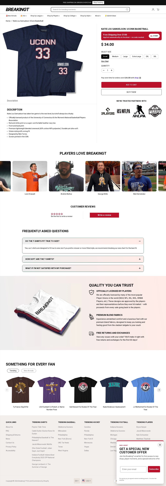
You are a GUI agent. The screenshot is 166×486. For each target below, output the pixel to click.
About (97, 16)
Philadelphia (62, 435)
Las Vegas (114, 451)
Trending (13, 371)
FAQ (7, 431)
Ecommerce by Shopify (40, 481)
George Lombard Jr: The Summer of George (41, 465)
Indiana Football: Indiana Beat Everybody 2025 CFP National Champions (43, 457)
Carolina (87, 427)
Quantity (105, 66)
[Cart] (158, 9)
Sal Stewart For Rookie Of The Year (83, 407)
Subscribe (154, 469)
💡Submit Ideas (110, 16)
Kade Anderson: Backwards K (114, 407)
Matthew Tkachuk (143, 439)
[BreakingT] (18, 9)
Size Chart (105, 61)
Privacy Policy (11, 447)
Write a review (104, 215)
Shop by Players (53, 16)
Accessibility (10, 451)
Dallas (86, 451)
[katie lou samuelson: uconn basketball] (43, 60)
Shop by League (36, 16)
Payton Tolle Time (39, 427)
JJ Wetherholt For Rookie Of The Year (145, 408)
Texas (60, 447)
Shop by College (69, 16)
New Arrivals (29, 371)
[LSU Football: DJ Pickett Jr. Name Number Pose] (51, 390)
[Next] (159, 390)
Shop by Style (85, 16)
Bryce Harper (141, 427)
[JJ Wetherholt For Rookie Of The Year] (145, 390)
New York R (88, 439)
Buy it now (131, 92)
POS (27, 481)
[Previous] (7, 390)
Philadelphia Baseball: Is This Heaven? (43, 439)
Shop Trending (98, 2)
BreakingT (22, 481)
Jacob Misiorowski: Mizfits (42, 444)
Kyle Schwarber (142, 435)
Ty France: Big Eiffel (20, 407)
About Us (9, 427)
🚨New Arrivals (11, 16)
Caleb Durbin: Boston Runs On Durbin (43, 432)
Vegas (86, 447)
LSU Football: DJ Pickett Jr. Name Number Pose (51, 408)
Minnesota (88, 443)
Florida (86, 431)
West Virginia (63, 451)
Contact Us (10, 443)
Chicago (113, 439)
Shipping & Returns (13, 435)
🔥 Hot (23, 16)
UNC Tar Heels (63, 443)
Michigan (113, 435)
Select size (106, 52)
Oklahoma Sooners (65, 427)
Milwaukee (62, 431)
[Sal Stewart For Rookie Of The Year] (83, 390)
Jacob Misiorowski (143, 431)
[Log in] (153, 9)
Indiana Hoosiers (116, 427)
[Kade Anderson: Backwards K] (114, 390)
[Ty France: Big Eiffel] (20, 390)
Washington (114, 443)
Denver (113, 447)
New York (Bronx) (64, 439)
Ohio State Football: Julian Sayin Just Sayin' (42, 449)
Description (12, 100)
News (8, 439)
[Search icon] (127, 9)
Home (8, 21)
